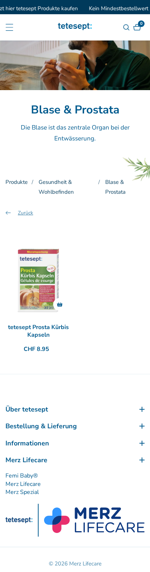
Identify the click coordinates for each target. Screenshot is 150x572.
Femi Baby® (21, 476)
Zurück (25, 212)
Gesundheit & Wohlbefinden (56, 187)
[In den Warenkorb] (59, 304)
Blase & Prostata (115, 187)
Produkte (16, 182)
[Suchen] (127, 27)
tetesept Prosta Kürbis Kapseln (38, 331)
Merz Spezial (22, 492)
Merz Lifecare (23, 484)
